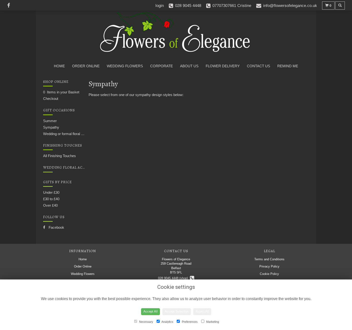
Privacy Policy (269, 266)
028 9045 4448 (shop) (174, 278)
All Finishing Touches (59, 156)
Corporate (161, 66)
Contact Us (258, 66)
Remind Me (287, 66)
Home (59, 66)
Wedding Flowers (125, 66)
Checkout (50, 99)
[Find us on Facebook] (10, 5)
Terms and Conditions (269, 259)
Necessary (145, 322)
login (159, 5)
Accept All (150, 311)
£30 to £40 (51, 199)
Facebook (56, 227)
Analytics (167, 322)
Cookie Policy (269, 274)
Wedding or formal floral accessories (71, 134)
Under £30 (51, 192)
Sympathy (51, 127)
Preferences (189, 322)
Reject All (202, 311)
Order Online (86, 66)
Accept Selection (176, 311)
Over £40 (50, 205)
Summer (50, 121)
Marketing (212, 322)
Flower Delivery (223, 66)
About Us (189, 66)
